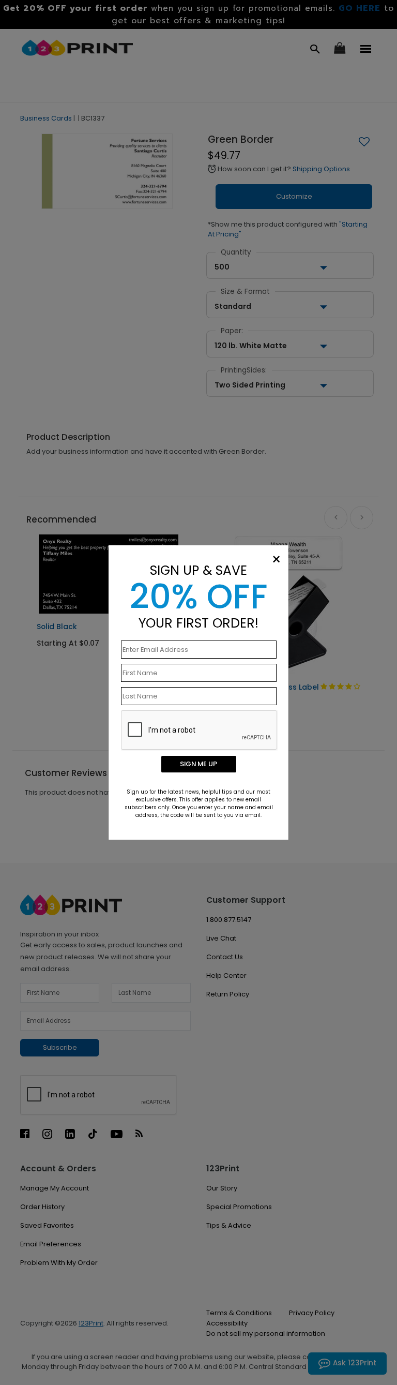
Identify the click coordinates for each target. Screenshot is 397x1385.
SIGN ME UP (198, 764)
